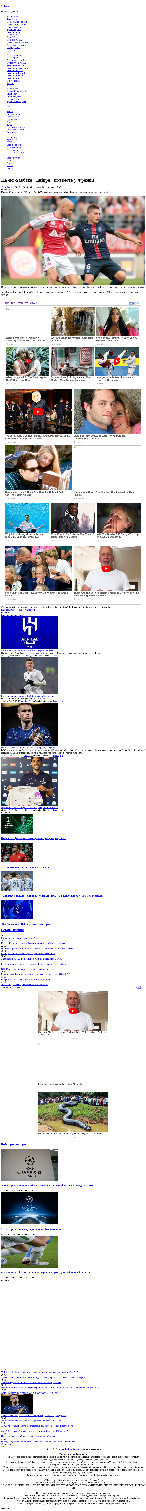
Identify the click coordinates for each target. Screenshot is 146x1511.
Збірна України (14, 27)
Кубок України (14, 29)
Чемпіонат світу (14, 32)
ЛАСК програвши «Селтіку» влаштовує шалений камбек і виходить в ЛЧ (47, 1185)
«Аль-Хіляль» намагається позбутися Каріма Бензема (27, 650)
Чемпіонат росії (14, 78)
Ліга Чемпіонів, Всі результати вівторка (26, 924)
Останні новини (12, 930)
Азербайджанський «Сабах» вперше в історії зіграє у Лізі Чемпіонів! (34, 1431)
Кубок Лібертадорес (16, 101)
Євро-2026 (12, 34)
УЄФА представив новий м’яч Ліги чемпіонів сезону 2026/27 (31, 1382)
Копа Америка (14, 96)
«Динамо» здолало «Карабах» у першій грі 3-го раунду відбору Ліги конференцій (52, 895)
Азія (9, 86)
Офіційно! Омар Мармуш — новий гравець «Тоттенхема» (29, 807)
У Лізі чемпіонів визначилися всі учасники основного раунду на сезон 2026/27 (39, 1372)
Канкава (5, 610)
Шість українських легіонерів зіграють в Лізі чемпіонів (28, 953)
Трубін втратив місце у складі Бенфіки (25, 866)
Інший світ (12, 94)
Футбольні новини (16, 129)
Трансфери (12, 19)
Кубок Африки (14, 99)
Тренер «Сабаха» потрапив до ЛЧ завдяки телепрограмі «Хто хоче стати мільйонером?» (44, 1377)
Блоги (10, 111)
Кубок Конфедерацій (17, 91)
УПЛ (9, 142)
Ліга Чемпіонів (14, 55)
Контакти (11, 132)
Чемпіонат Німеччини (17, 68)
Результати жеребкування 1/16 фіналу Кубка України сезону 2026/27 (34, 964)
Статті (10, 109)
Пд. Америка (13, 81)
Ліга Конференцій (15, 60)
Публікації (12, 50)
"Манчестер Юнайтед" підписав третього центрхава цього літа (31, 1420)
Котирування (13, 114)
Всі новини (12, 16)
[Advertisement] (22, 1325)
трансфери (30, 610)
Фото (9, 122)
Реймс (13, 610)
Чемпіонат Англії (15, 65)
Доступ (10, 106)
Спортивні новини (16, 127)
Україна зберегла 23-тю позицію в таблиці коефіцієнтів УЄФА (31, 959)
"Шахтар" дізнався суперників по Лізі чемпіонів (24, 984)
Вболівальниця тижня (17, 42)
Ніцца (20, 610)
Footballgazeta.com (70, 1449)
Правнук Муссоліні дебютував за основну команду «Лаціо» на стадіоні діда (38, 1441)
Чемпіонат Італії (15, 70)
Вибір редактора (13, 1144)
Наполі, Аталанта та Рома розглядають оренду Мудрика (28, 747)
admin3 (26, 655)
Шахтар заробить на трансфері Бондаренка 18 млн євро (28, 696)
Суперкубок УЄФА (16, 63)
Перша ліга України (16, 24)
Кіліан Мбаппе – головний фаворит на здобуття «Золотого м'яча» (33, 943)
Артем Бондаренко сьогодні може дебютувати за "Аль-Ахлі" (30, 1393)
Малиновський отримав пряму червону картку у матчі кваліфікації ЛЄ (35, 974)
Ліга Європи (13, 57)
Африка (10, 83)
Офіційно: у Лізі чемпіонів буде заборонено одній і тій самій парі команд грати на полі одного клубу (50, 1387)
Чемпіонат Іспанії (15, 75)
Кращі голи (12, 119)
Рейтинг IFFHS (14, 116)
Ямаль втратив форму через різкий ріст (20, 938)
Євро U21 (11, 37)
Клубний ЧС (13, 88)
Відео (9, 124)
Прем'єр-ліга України (17, 22)
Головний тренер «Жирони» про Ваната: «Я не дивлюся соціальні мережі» (37, 948)
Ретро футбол (13, 47)
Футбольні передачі (16, 45)
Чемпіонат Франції (16, 73)
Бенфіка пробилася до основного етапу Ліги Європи (26, 979)
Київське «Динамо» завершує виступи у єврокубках (33, 838)
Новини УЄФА (14, 40)
